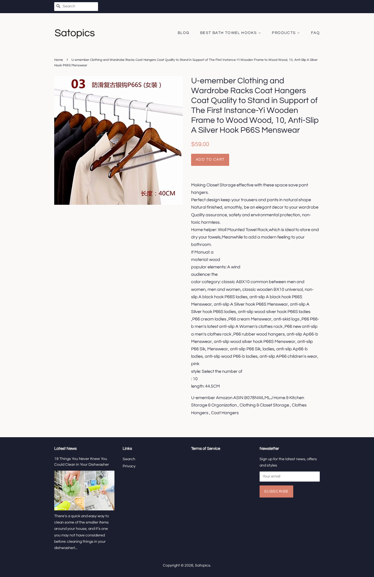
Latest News (65, 449)
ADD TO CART (210, 159)
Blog (183, 33)
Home (58, 60)
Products (284, 33)
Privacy (129, 466)
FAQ (315, 33)
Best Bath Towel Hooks (229, 33)
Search (129, 459)
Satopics (202, 565)
